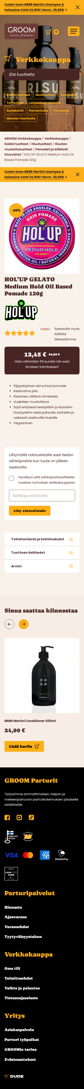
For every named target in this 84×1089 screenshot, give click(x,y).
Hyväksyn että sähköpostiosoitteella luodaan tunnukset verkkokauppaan (46, 480)
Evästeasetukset (20, 1059)
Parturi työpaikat (21, 1039)
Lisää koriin (20, 746)
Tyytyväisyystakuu (23, 936)
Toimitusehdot (18, 978)
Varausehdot (16, 927)
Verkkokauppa (42, 60)
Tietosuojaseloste (21, 998)
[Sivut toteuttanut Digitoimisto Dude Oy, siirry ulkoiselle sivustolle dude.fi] (14, 1077)
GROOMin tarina (20, 1049)
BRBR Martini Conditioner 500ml (30, 721)
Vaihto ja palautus (22, 988)
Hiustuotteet (41, 144)
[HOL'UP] (21, 319)
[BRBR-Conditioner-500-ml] (42, 675)
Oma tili (12, 968)
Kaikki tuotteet (16, 144)
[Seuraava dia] (24, 624)
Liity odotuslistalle (29, 510)
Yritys (14, 1015)
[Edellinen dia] (9, 624)
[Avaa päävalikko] (74, 31)
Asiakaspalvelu (19, 1029)
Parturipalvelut (29, 893)
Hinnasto (13, 907)
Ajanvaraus (15, 917)
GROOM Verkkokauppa (22, 138)
